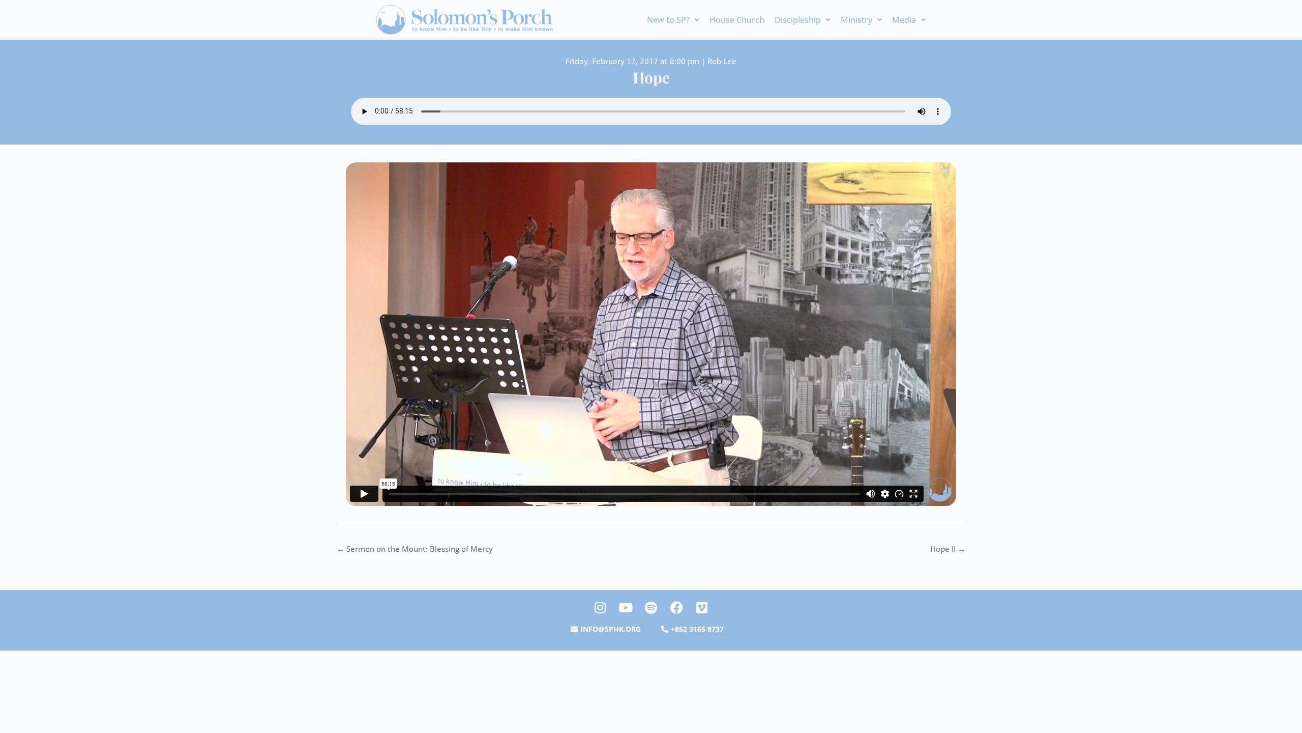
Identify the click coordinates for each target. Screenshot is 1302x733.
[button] (673, 20)
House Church (736, 19)
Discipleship (798, 19)
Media (904, 19)
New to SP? (668, 19)
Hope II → (947, 549)
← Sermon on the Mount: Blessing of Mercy (415, 549)
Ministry (856, 19)
